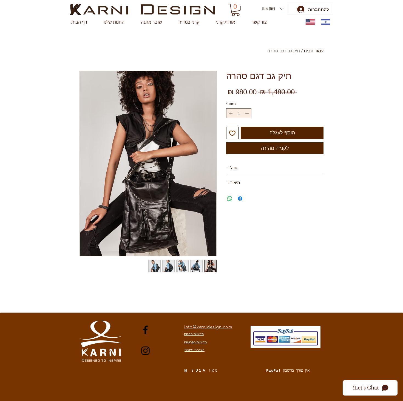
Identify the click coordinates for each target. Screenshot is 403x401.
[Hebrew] (324, 22)
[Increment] (230, 113)
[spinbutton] (239, 113)
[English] (309, 22)
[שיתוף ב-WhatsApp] (229, 198)
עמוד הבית (313, 50)
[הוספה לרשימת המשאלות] (232, 133)
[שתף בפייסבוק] (240, 198)
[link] (235, 10)
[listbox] (273, 8)
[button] (273, 8)
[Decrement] (247, 113)
